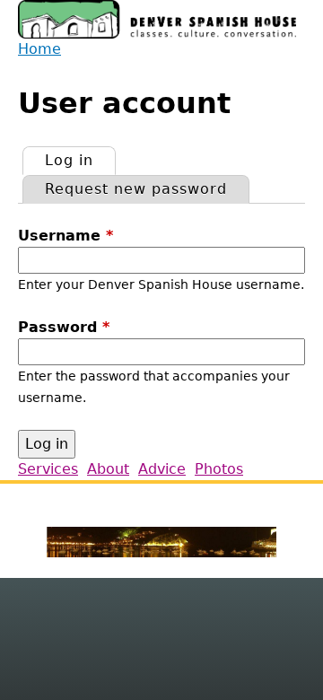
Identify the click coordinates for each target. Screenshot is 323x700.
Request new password (136, 188)
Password (63, 327)
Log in (80, 160)
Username (65, 235)
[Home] (157, 19)
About (108, 468)
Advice (162, 468)
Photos (219, 468)
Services (48, 468)
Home (39, 48)
